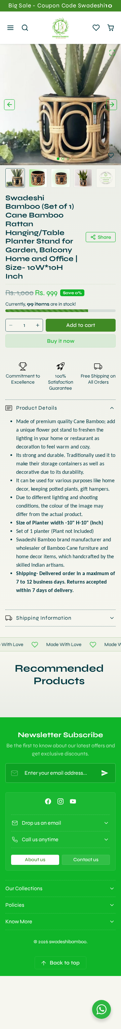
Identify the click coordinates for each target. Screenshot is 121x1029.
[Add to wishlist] (111, 155)
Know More (18, 921)
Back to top (65, 962)
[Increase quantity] (37, 325)
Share (104, 237)
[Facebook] (48, 801)
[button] (10, 28)
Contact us (85, 860)
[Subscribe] (105, 773)
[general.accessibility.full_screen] (112, 53)
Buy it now (60, 341)
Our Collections (23, 888)
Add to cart (80, 325)
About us (35, 860)
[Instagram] (60, 801)
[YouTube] (73, 801)
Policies (14, 905)
